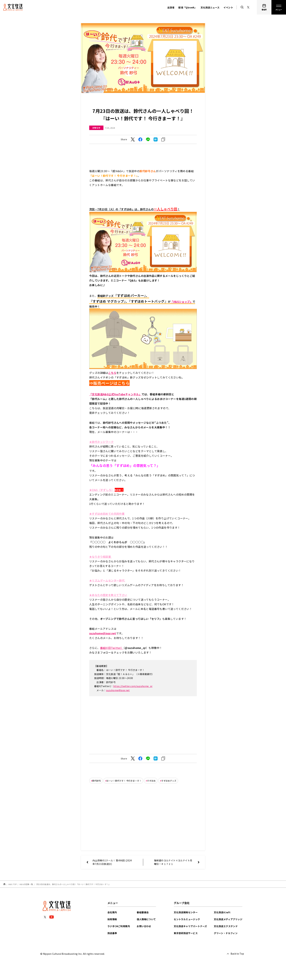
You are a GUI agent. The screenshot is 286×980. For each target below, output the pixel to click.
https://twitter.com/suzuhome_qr (133, 686)
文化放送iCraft (222, 912)
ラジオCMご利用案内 (118, 926)
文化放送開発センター (186, 912)
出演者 (170, 7)
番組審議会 (143, 912)
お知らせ (96, 127)
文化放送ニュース (210, 7)
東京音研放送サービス (186, 933)
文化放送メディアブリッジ (228, 919)
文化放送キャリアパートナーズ (190, 926)
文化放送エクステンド (226, 926)
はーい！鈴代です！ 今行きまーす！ (123, 780)
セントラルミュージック (187, 919)
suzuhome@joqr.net (118, 690)
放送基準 (112, 933)
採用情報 (112, 919)
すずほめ (151, 780)
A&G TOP (12, 884)
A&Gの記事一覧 (26, 884)
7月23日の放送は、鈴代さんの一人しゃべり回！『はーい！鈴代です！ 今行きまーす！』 (73, 884)
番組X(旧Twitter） (111, 648)
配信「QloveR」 (187, 7)
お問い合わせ (144, 926)
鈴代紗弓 (96, 780)
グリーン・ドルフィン (226, 933)
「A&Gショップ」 (181, 301)
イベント (228, 7)
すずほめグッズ (168, 780)
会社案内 (112, 912)
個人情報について (146, 919)
